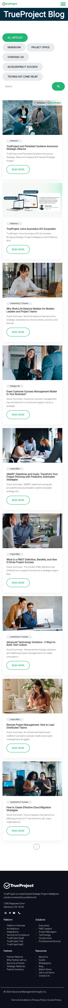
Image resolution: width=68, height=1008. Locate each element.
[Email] (14, 913)
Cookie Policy (54, 1000)
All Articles (15, 37)
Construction (45, 938)
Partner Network (15, 957)
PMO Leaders (45, 928)
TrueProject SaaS (15, 938)
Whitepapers (45, 963)
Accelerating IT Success (23, 66)
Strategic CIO (16, 57)
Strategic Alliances (16, 966)
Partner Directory (15, 969)
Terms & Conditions (21, 1000)
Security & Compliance (18, 935)
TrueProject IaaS (15, 944)
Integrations (13, 932)
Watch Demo (45, 969)
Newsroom (14, 47)
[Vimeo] (10, 913)
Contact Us (44, 975)
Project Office (40, 47)
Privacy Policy (39, 1000)
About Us (43, 957)
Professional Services (50, 941)
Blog (41, 966)
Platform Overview (16, 925)
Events (42, 960)
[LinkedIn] (6, 913)
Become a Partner (16, 963)
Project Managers (47, 932)
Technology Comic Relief (23, 76)
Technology (45, 935)
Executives (44, 925)
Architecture (13, 928)
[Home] (9, 4)
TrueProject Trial (15, 941)
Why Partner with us (17, 960)
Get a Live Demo (47, 972)
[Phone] (19, 913)
